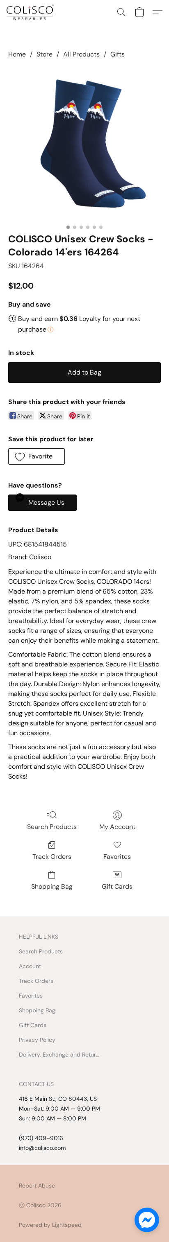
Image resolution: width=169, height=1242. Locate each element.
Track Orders (51, 856)
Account (30, 966)
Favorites (117, 856)
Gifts (117, 54)
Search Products (52, 826)
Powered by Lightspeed (50, 1224)
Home (17, 54)
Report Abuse (37, 1185)
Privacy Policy (37, 1039)
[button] (31, 12)
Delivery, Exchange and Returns (60, 1054)
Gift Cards (117, 886)
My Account (117, 826)
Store (45, 54)
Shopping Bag (52, 886)
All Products (81, 54)
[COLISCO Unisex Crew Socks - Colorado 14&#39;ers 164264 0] (84, 144)
